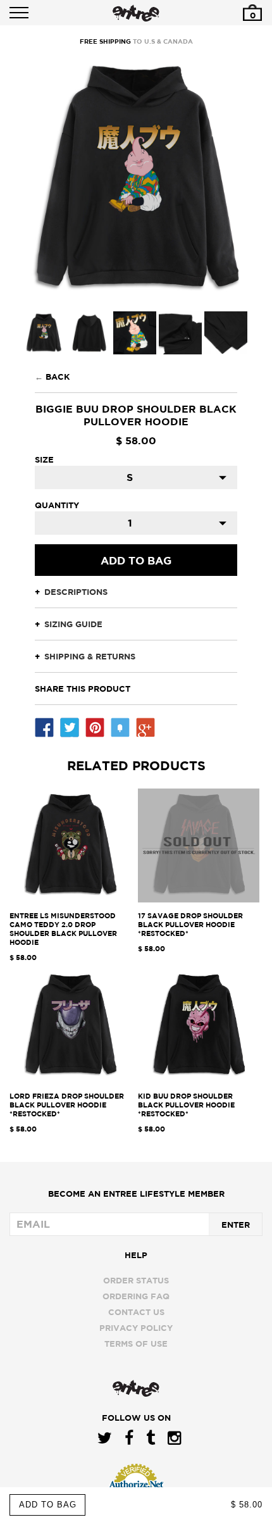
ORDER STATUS (136, 1280)
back (58, 376)
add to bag (48, 1504)
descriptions (76, 592)
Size (44, 459)
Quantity (57, 505)
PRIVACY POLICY (136, 1328)
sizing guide (73, 624)
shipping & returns (89, 656)
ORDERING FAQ (136, 1296)
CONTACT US (136, 1312)
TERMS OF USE (136, 1343)
